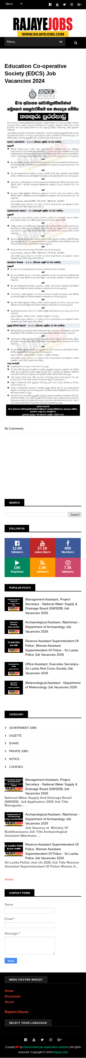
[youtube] (57, 4)
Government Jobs (23, 727)
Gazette (15, 735)
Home (9, 879)
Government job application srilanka (45, 1047)
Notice (14, 759)
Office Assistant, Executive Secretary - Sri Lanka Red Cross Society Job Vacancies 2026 (52, 668)
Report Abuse (17, 1012)
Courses (16, 767)
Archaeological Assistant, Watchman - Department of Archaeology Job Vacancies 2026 (52, 626)
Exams (14, 743)
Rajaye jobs (60, 1052)
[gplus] (79, 4)
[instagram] (71, 4)
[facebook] (50, 4)
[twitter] (64, 4)
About (9, 1002)
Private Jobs (18, 751)
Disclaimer (13, 996)
